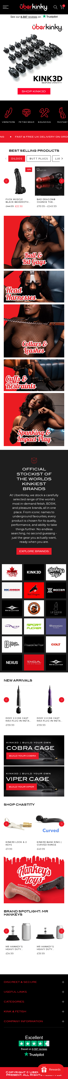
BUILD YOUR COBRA (22, 756)
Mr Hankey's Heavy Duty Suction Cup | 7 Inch (47, 948)
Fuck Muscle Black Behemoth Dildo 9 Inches (17, 200)
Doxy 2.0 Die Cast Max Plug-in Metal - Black (18, 719)
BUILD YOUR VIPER (21, 787)
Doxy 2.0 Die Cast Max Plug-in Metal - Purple (49, 719)
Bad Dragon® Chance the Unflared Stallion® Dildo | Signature (48, 200)
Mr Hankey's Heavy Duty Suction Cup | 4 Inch (16, 948)
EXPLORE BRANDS (34, 551)
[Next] (62, 158)
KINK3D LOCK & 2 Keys (16, 843)
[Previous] (6, 158)
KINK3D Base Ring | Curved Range (49, 843)
